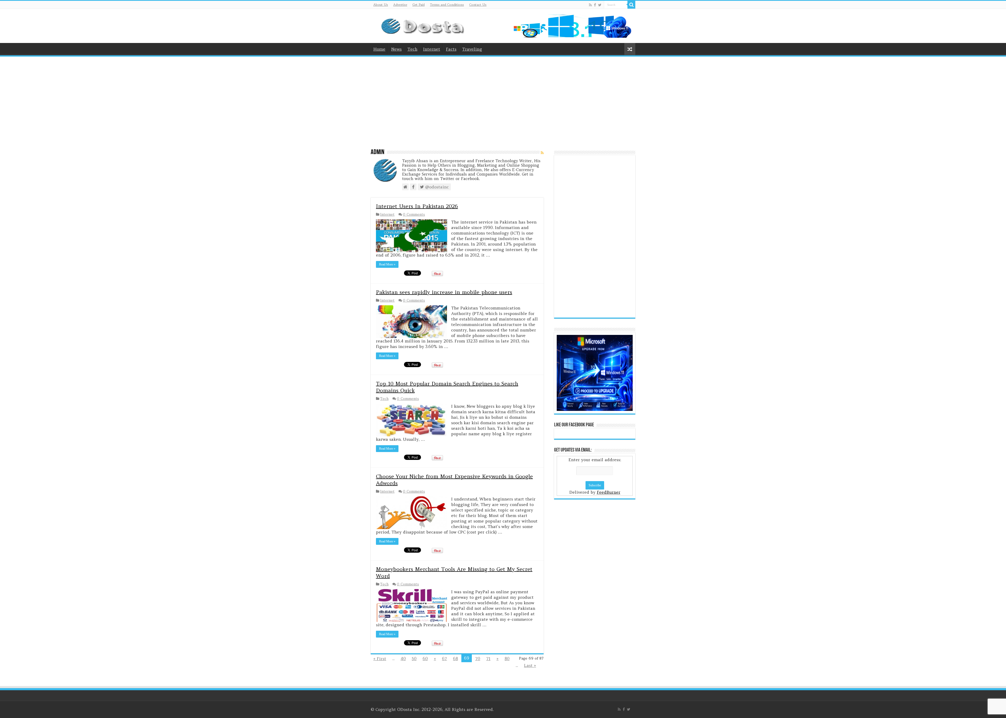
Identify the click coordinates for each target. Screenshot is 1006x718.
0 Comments (414, 214)
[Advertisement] (503, 100)
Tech (412, 49)
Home (379, 49)
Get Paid (418, 5)
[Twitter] (600, 5)
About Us (380, 5)
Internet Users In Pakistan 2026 (417, 206)
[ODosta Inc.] (425, 25)
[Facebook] (595, 5)
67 (444, 658)
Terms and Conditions (447, 5)
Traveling (472, 49)
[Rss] (590, 5)
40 (403, 658)
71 (488, 658)
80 (507, 658)
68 (455, 658)
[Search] (631, 5)
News (396, 49)
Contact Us (477, 5)
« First (379, 658)
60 (425, 658)
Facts (451, 49)
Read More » (387, 264)
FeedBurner (608, 492)
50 (414, 658)
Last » (530, 665)
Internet (431, 49)
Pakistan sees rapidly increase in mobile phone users (444, 292)
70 (477, 658)
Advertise (400, 5)
